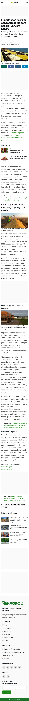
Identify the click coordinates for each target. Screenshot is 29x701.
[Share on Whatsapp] (4, 66)
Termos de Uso (8, 655)
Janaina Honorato (8, 42)
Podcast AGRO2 (8, 638)
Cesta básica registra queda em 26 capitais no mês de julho (18, 158)
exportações (15, 504)
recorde (4, 507)
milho (23, 504)
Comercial (6, 634)
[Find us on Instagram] (11, 667)
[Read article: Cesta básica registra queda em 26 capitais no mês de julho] (4, 158)
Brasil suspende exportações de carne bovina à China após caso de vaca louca (15, 498)
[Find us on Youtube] (15, 667)
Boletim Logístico (17, 133)
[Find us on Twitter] (7, 667)
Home (4, 625)
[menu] (2, 2)
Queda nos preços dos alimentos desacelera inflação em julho (17, 150)
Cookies (5, 659)
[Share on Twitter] (18, 66)
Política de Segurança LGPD (13, 652)
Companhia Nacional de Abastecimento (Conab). (11, 137)
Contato (5, 641)
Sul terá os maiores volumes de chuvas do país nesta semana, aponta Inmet (18, 541)
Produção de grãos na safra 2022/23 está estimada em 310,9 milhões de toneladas (15, 425)
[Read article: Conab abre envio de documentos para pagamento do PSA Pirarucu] (5, 527)
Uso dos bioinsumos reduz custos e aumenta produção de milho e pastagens (16, 198)
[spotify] (3, 676)
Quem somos (7, 628)
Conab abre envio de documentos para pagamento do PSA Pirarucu (19, 527)
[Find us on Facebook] (3, 667)
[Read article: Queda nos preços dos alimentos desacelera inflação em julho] (4, 150)
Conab (7, 504)
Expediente (6, 631)
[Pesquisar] (27, 2)
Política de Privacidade (11, 649)
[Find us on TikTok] (19, 667)
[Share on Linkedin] (25, 66)
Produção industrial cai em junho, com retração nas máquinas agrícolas (17, 534)
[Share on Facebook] (11, 66)
